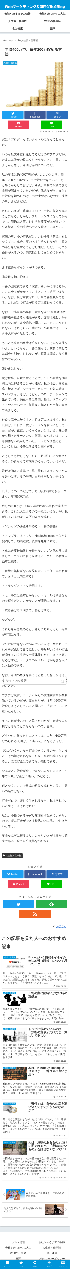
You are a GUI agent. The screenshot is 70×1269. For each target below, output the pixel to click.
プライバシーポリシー (52, 1258)
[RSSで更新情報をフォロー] (35, 914)
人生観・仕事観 (13, 855)
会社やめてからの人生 (18, 1247)
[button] (62, 681)
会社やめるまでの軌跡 (52, 1242)
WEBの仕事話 (18, 1253)
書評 (18, 1258)
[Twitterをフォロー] (18, 904)
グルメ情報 (18, 1242)
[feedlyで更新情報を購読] (51, 904)
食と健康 (51, 1253)
